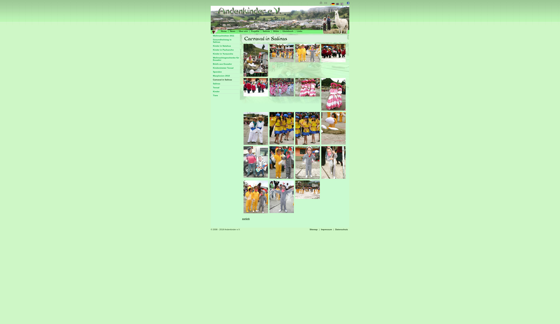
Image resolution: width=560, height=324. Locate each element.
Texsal (216, 87)
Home (224, 31)
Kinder (216, 91)
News (232, 31)
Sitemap (314, 229)
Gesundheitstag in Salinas (222, 40)
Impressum (326, 229)
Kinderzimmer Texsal (223, 68)
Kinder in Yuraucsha (223, 54)
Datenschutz (341, 229)
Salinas (266, 31)
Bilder (276, 31)
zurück (246, 219)
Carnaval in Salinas (222, 80)
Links (299, 31)
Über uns (243, 31)
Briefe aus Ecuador (222, 64)
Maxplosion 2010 (221, 76)
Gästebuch (287, 31)
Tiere (215, 95)
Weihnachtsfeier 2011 (223, 36)
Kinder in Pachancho (223, 50)
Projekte (255, 31)
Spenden (217, 72)
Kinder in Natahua (222, 46)
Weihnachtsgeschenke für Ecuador (226, 59)
